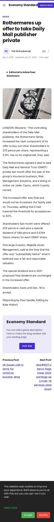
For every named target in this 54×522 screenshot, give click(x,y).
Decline (43, 515)
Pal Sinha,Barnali (21, 51)
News (6, 17)
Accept (28, 515)
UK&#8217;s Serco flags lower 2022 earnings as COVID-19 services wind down (42, 377)
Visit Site (27, 346)
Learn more (10, 507)
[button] (4, 5)
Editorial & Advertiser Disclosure (21, 74)
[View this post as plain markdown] (44, 51)
